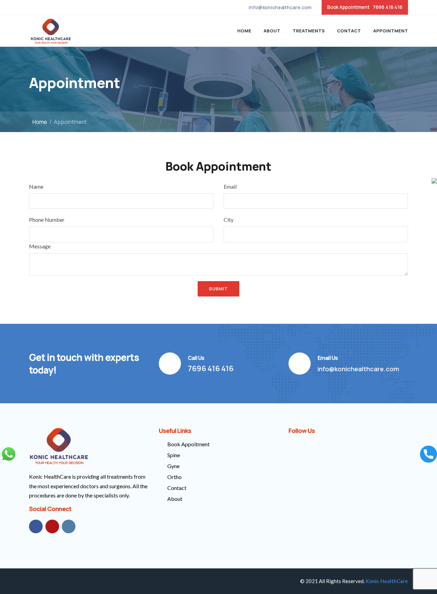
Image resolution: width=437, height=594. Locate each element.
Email (230, 186)
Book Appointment (348, 7)
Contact (349, 31)
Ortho (174, 477)
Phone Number (47, 219)
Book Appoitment (188, 444)
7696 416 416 (388, 7)
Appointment (390, 31)
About (272, 31)
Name (36, 186)
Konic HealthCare (387, 581)
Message (40, 246)
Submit (218, 289)
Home (244, 31)
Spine (173, 455)
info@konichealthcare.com (280, 7)
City (229, 219)
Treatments (309, 31)
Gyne (173, 466)
